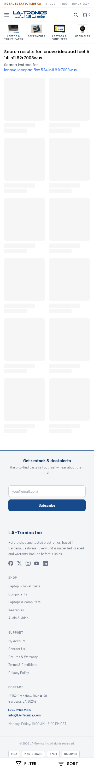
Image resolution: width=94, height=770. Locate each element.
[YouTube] (36, 563)
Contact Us (16, 649)
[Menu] (6, 15)
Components (17, 594)
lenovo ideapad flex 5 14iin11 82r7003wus (40, 70)
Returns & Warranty (23, 657)
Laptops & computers (24, 602)
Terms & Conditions (22, 665)
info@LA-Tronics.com (24, 715)
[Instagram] (28, 563)
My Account (17, 641)
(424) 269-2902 (19, 710)
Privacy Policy (18, 673)
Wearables (16, 610)
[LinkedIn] (45, 563)
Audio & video (18, 618)
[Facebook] (10, 563)
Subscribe (47, 505)
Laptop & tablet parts (24, 586)
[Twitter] (19, 563)
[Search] (75, 14)
